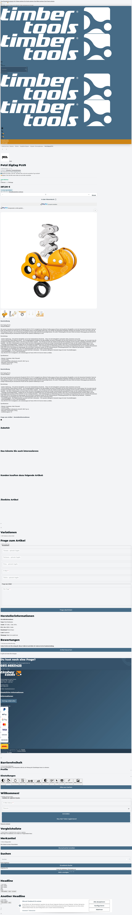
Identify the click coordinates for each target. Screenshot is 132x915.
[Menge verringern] (3, 194)
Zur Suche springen (29, 1)
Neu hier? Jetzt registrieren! (67, 819)
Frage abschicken (66, 610)
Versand (23, 749)
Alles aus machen (66, 787)
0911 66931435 (11, 665)
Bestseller (4, 2)
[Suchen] (26, 69)
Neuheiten (11, 2)
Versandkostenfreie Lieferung (16, 191)
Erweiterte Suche (66, 865)
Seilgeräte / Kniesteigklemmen (13, 170)
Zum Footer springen (49, 1)
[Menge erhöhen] (89, 194)
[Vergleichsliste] (2, 131)
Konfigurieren (99, 906)
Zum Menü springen (39, 1)
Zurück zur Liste (5, 146)
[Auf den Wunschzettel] (95, 210)
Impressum (25, 910)
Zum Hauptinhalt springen (7, 1)
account (14, 891)
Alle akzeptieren (99, 902)
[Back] (1, 523)
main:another (4, 891)
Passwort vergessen (5, 824)
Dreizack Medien (21, 751)
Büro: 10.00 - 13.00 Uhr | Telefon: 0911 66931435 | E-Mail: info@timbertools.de (15, 5)
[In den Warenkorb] (2, 152)
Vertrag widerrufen (8, 701)
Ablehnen (99, 909)
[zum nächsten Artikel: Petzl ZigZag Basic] (6, 149)
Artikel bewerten (66, 650)
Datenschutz (32, 910)
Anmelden (66, 814)
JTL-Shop (9, 752)
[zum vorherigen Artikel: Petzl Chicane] (2, 149)
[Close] (1, 527)
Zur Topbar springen (19, 1)
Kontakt (31, 5)
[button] (2, 61)
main (10, 891)
